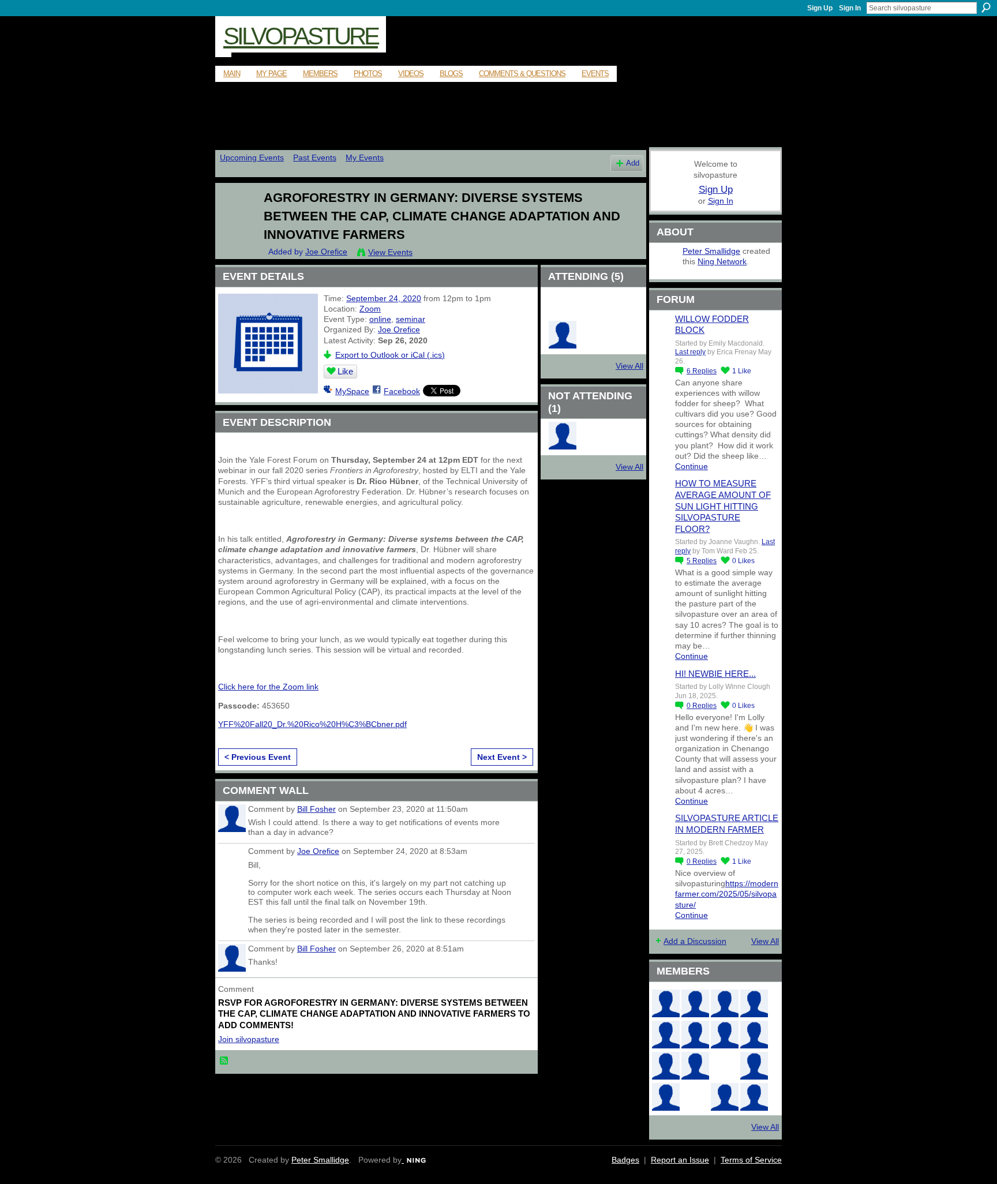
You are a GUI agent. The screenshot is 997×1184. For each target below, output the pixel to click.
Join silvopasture (248, 1039)
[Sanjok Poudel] (593, 315)
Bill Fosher (316, 809)
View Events (390, 252)
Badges (625, 1159)
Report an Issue (680, 1159)
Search (986, 7)
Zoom (370, 308)
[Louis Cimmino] (754, 1097)
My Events (365, 157)
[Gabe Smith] (754, 1034)
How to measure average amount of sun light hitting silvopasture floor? (723, 505)
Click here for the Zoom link (268, 686)
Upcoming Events (252, 157)
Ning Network (722, 261)
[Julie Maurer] (725, 1003)
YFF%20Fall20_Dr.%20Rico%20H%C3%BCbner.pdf (312, 724)
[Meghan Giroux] (562, 345)
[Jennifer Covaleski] (695, 1034)
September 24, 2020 (383, 298)
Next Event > (502, 757)
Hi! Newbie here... (715, 674)
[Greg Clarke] (725, 1066)
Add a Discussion (695, 941)
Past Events (314, 157)
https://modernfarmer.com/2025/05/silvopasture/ (726, 894)
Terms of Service (751, 1159)
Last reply (690, 352)
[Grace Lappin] (725, 1097)
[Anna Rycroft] (666, 1003)
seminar (410, 319)
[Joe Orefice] (233, 221)
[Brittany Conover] (725, 1034)
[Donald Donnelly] (695, 1066)
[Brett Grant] (754, 1066)
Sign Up (820, 8)
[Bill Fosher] (562, 446)
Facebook (402, 391)
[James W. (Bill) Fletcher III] (754, 1003)
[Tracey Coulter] (562, 315)
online (380, 319)
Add (632, 163)
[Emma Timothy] (666, 1097)
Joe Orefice (326, 251)
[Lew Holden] (666, 1034)
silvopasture (300, 36)
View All (629, 365)
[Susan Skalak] (666, 1066)
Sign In (850, 8)
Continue (691, 466)
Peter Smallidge (711, 251)
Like (345, 371)
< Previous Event (257, 757)
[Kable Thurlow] (624, 315)
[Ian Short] (695, 1003)
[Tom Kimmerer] (695, 1097)
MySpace (352, 391)
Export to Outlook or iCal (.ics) (390, 354)
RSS (224, 1061)
